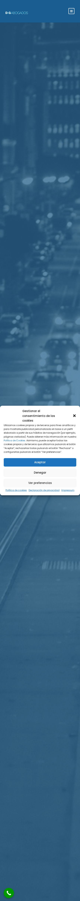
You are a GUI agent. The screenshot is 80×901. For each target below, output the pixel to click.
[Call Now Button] (9, 893)
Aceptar (40, 462)
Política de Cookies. (15, 440)
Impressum (67, 490)
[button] (74, 416)
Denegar (40, 473)
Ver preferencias (40, 483)
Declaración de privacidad (44, 490)
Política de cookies (16, 490)
